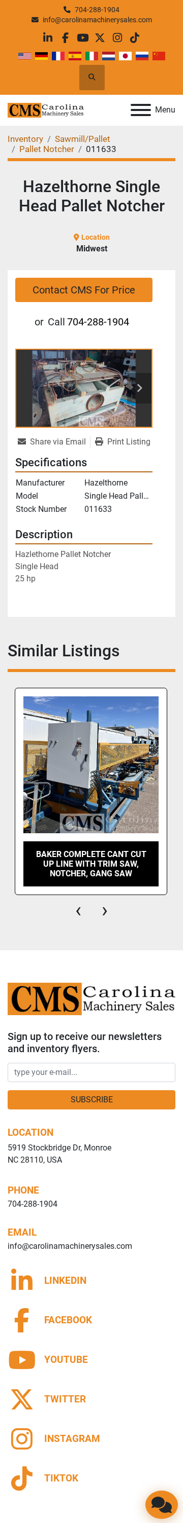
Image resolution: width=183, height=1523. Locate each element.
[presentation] (78, 910)
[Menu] (141, 110)
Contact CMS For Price (84, 290)
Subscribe (92, 1099)
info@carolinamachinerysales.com (97, 20)
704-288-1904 (97, 10)
